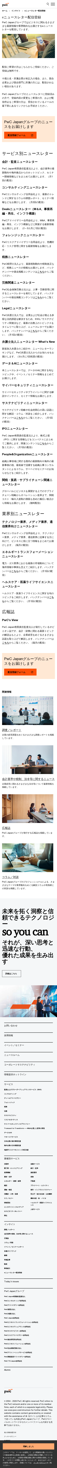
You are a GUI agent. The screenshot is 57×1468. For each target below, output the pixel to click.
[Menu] (53, 4)
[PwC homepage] (5, 4)
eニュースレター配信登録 (34, 11)
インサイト (15, 11)
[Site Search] (48, 4)
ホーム (4, 11)
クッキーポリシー (40, 1463)
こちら (40, 271)
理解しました (28, 1446)
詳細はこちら (11, 973)
